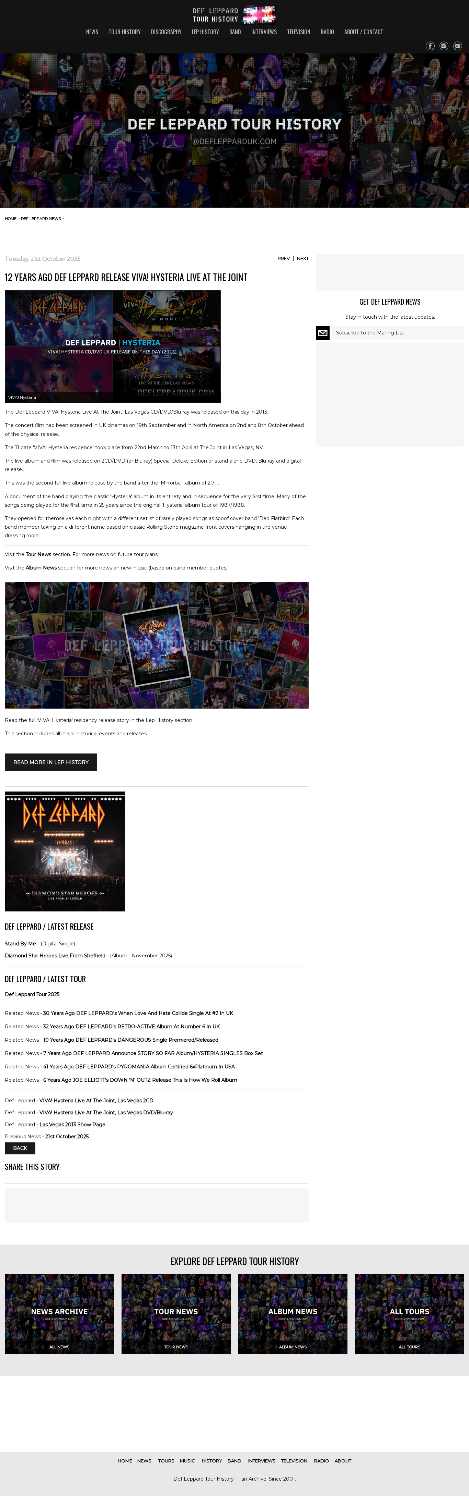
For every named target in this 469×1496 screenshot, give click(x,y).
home (10, 218)
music (187, 1460)
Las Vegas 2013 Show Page (72, 1124)
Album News (41, 568)
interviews (264, 32)
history (212, 1460)
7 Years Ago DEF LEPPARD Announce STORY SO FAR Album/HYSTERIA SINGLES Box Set (153, 1053)
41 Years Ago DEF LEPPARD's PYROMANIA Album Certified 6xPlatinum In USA (139, 1067)
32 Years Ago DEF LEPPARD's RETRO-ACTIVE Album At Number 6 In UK (131, 1026)
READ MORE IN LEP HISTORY (51, 762)
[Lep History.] (157, 707)
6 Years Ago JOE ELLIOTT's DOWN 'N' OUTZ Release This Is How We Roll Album (140, 1080)
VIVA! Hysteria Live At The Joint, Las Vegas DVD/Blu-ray (106, 1112)
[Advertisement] (409, 224)
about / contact (363, 32)
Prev (284, 258)
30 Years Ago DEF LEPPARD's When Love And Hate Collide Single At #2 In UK (138, 1013)
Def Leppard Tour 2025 (32, 994)
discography (166, 32)
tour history (124, 32)
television (298, 32)
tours (166, 1460)
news (92, 32)
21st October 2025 (67, 1136)
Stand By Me (20, 944)
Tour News (38, 554)
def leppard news (41, 218)
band (235, 32)
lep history (205, 32)
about (343, 1460)
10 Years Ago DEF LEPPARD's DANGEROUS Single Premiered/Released (130, 1040)
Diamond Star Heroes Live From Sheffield (55, 956)
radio (327, 32)
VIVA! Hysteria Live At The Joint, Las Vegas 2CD (96, 1101)
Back (20, 1148)
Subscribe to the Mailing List (370, 333)
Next (303, 258)
